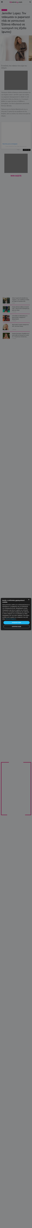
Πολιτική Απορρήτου (10, 619)
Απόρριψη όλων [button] (16, 626)
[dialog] (16, 614)
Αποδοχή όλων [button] (16, 622)
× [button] (28, 599)
